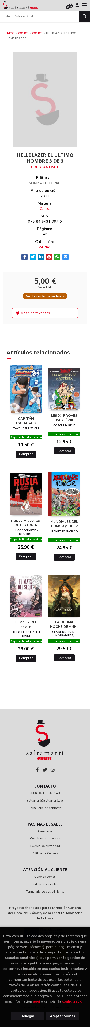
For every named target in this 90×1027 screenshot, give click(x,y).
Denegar (27, 1016)
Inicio (10, 33)
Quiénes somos (45, 877)
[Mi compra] (70, 5)
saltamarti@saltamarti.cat (45, 800)
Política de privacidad (45, 846)
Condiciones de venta (45, 838)
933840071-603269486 (45, 793)
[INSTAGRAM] (52, 770)
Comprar (26, 454)
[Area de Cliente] (77, 5)
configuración (73, 1001)
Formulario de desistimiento (45, 891)
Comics (23, 33)
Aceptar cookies (62, 1016)
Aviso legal (45, 831)
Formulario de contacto (45, 808)
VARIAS (45, 247)
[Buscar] (84, 16)
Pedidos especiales (45, 884)
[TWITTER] (45, 770)
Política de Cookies (45, 853)
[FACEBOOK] (37, 770)
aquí (36, 1001)
